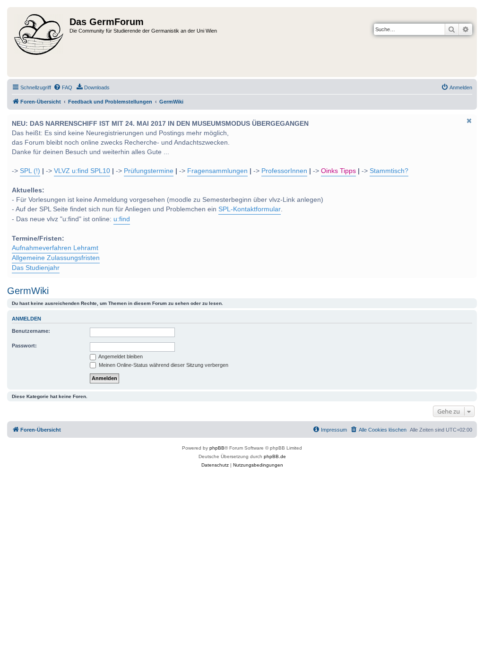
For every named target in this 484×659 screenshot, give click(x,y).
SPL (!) (30, 170)
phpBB (217, 448)
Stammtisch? (389, 170)
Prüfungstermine (148, 170)
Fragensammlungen (217, 170)
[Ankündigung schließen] (469, 120)
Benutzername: (31, 331)
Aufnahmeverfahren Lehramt (55, 247)
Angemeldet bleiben (120, 356)
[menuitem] (62, 87)
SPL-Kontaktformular (249, 209)
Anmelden (26, 318)
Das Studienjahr (36, 267)
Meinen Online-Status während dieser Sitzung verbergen (162, 365)
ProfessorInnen (284, 170)
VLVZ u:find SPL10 (82, 170)
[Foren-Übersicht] (39, 42)
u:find (121, 219)
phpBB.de (275, 456)
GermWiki (28, 291)
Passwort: (24, 345)
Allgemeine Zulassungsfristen (56, 257)
